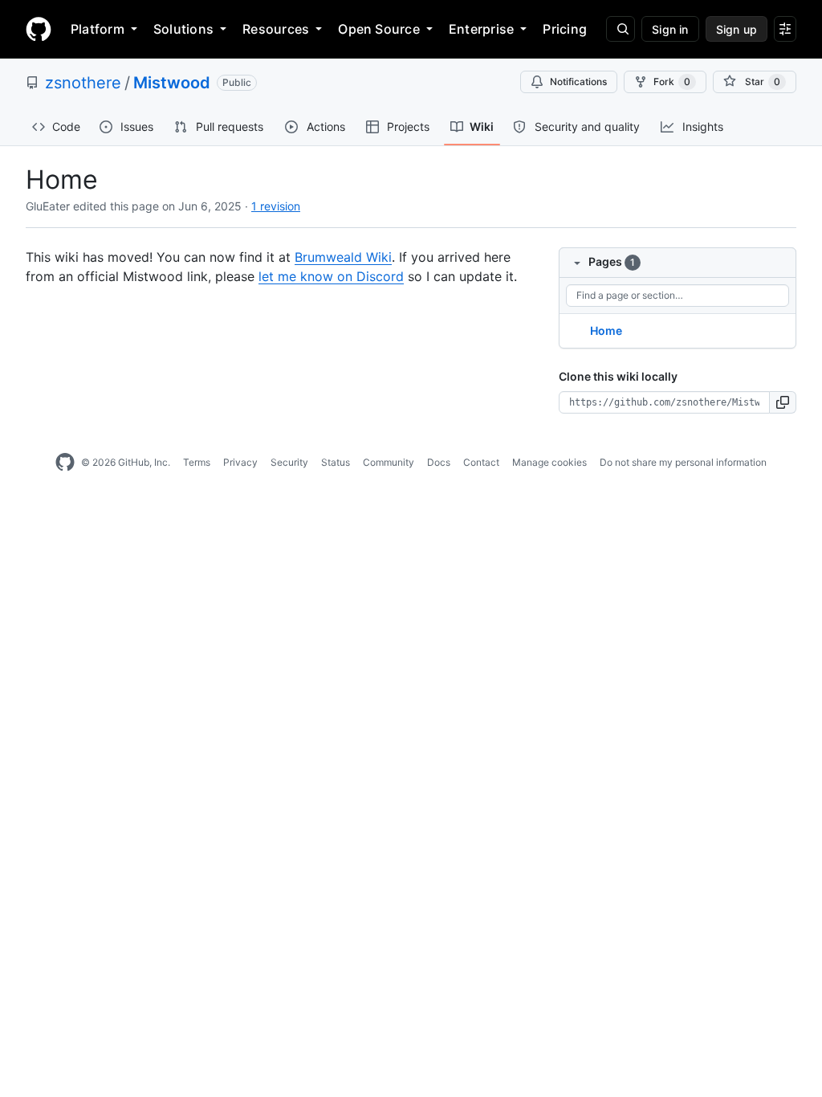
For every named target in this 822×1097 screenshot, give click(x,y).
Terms (196, 462)
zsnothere (83, 82)
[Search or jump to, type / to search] (620, 29)
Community (388, 462)
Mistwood (171, 82)
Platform (97, 29)
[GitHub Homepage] (65, 462)
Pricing (565, 29)
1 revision (275, 206)
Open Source (379, 29)
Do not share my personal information (683, 462)
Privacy (240, 462)
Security (289, 462)
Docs (438, 462)
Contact (481, 462)
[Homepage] (38, 29)
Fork (671, 81)
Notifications (578, 81)
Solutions (183, 29)
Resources (275, 29)
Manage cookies (549, 462)
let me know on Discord (331, 276)
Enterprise (481, 29)
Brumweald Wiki (343, 257)
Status (335, 462)
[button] (783, 402)
